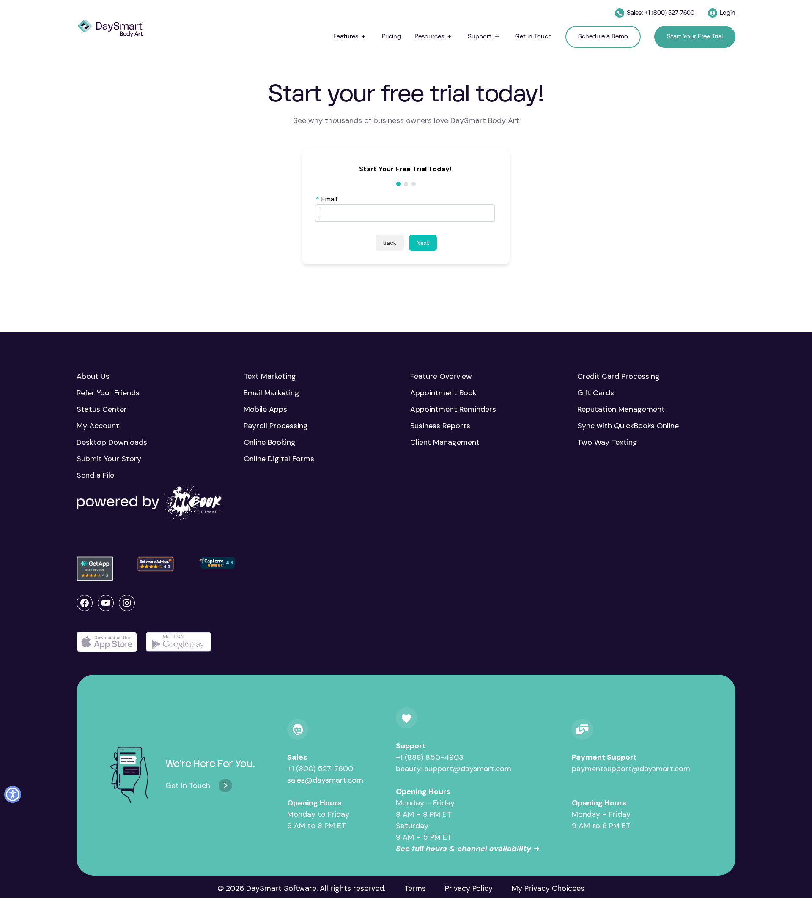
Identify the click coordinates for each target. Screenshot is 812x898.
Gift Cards (595, 393)
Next (423, 242)
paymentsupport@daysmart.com (631, 769)
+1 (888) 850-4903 (430, 757)
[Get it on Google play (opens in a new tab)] (178, 642)
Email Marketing (271, 393)
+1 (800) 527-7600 (320, 769)
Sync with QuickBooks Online (628, 426)
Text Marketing (270, 376)
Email (326, 198)
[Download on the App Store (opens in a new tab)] (107, 642)
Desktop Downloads (112, 442)
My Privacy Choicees (548, 888)
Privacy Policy (469, 888)
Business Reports (440, 426)
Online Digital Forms (279, 459)
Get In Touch (187, 785)
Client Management (445, 442)
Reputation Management (621, 409)
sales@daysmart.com (325, 780)
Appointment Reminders (453, 409)
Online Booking (270, 442)
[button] (350, 37)
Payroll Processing (276, 426)
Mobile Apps (265, 409)
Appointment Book (443, 393)
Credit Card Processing (618, 376)
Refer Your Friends (108, 393)
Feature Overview (441, 376)
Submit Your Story (109, 459)
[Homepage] (110, 28)
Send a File (95, 475)
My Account (98, 426)
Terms (415, 888)
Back (389, 242)
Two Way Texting (607, 442)
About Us (93, 376)
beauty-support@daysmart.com (453, 769)
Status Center (102, 409)
